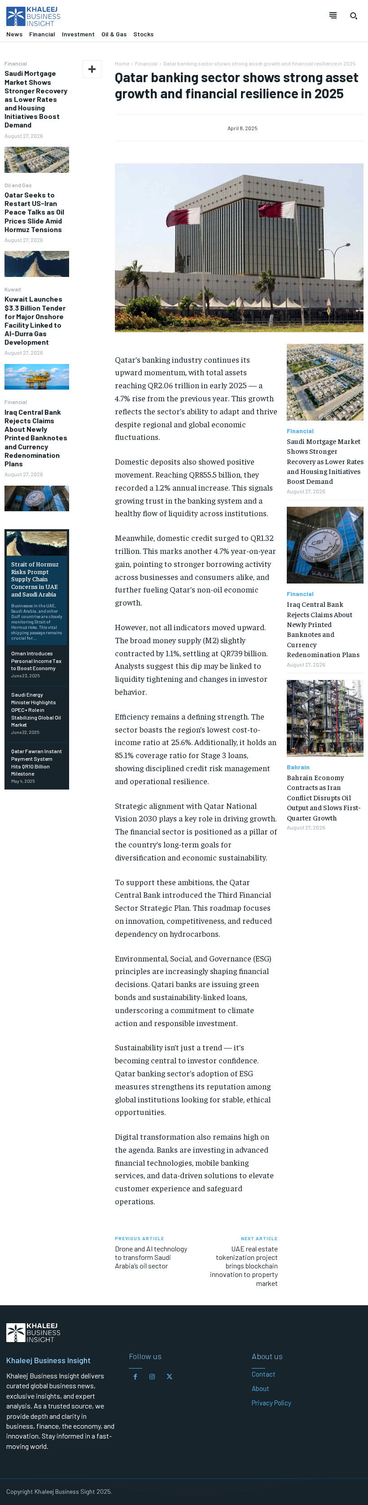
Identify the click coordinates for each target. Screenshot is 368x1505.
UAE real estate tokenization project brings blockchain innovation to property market (244, 1265)
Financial (15, 63)
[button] (354, 16)
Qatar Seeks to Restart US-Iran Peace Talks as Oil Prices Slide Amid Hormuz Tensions (34, 211)
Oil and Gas (18, 185)
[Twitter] (169, 1377)
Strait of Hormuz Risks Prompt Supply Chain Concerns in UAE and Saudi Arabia (35, 579)
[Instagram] (152, 1377)
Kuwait (12, 289)
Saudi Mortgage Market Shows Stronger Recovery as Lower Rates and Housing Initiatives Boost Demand (35, 99)
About (260, 1388)
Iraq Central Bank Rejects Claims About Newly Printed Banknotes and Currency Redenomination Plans (35, 438)
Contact (264, 1374)
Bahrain (298, 767)
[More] (92, 69)
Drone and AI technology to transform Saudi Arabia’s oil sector (151, 1257)
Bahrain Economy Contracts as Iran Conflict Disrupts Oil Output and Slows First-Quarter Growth (324, 797)
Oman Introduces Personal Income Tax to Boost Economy (36, 660)
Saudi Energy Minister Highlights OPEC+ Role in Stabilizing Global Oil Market (36, 709)
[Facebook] (135, 1377)
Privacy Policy (271, 1403)
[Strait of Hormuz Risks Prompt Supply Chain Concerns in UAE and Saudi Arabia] (37, 543)
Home (122, 63)
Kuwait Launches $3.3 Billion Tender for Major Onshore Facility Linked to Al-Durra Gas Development (35, 320)
